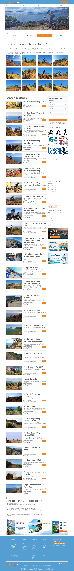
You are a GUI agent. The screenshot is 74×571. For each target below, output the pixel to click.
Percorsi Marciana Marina (52, 169)
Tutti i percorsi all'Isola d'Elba (53, 159)
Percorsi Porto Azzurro (52, 174)
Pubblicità (29, 565)
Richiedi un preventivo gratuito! (59, 543)
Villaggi (32, 5)
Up (6, 540)
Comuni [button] (42, 5)
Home (23, 565)
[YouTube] (64, 563)
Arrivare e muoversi (28, 2)
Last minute (34, 2)
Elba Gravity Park (27, 39)
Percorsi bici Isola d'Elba (52, 187)
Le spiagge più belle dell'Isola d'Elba (55, 220)
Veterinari (44, 550)
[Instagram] (61, 563)
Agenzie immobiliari (14, 555)
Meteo (33, 557)
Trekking (60, 35)
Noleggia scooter (24, 549)
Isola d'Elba (50, 183)
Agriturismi (29, 5)
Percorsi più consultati (52, 161)
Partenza (51, 106)
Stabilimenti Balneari (46, 544)
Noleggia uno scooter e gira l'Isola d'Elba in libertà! (58, 218)
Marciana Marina (34, 544)
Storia (33, 559)
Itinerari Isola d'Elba (51, 193)
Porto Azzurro (34, 545)
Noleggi (23, 548)
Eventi (44, 2)
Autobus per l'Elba (24, 546)
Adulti (50, 110)
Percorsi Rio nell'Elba (51, 178)
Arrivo (50, 102)
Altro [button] (49, 5)
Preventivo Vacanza (51, 185)
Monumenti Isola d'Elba (52, 191)
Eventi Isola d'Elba (51, 201)
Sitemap (44, 565)
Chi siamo (33, 565)
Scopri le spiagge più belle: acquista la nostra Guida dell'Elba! (57, 225)
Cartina (61, 5)
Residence (10, 5)
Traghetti (54, 2)
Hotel (7, 5)
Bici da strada (29, 35)
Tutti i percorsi (13, 35)
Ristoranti (46, 5)
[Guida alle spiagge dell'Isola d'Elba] (37, 527)
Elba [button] (38, 5)
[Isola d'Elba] (13, 2)
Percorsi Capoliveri (51, 165)
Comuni (44, 547)
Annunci (51, 2)
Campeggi (12, 547)
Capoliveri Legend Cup (18, 39)
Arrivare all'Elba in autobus (53, 215)
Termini (39, 565)
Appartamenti (15, 5)
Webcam (47, 2)
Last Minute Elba (51, 199)
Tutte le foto (37, 93)
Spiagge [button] (52, 5)
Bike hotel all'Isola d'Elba (52, 189)
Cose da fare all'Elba (35, 549)
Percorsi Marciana (51, 167)
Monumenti (34, 550)
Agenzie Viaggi (13, 554)
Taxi (22, 550)
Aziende (44, 549)
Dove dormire (13, 540)
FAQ (57, 2)
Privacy (36, 565)
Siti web (42, 565)
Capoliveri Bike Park (10, 39)
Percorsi (41, 2)
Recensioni (44, 548)
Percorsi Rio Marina (51, 176)
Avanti (13, 497)
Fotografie (44, 545)
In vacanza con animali (14, 556)
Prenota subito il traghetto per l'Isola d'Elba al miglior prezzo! (58, 213)
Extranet (44, 555)
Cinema (33, 556)
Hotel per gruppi (13, 544)
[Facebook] (59, 563)
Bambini (50, 114)
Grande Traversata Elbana (52, 197)
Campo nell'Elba (34, 540)
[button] (6, 18)
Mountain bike (45, 35)
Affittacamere (13, 549)
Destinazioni (23, 551)
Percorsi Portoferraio (52, 172)
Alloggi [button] (35, 5)
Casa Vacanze (20, 5)
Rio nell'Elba (34, 548)
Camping (24, 5)
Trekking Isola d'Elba (51, 195)
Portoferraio (34, 546)
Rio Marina (33, 547)
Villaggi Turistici (13, 550)
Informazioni (34, 555)
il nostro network (48, 565)
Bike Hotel (33, 39)
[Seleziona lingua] (58, 2)
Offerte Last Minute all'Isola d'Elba (55, 222)
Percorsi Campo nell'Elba (52, 163)
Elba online (23, 555)
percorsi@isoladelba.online (52, 207)
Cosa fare (37, 2)
